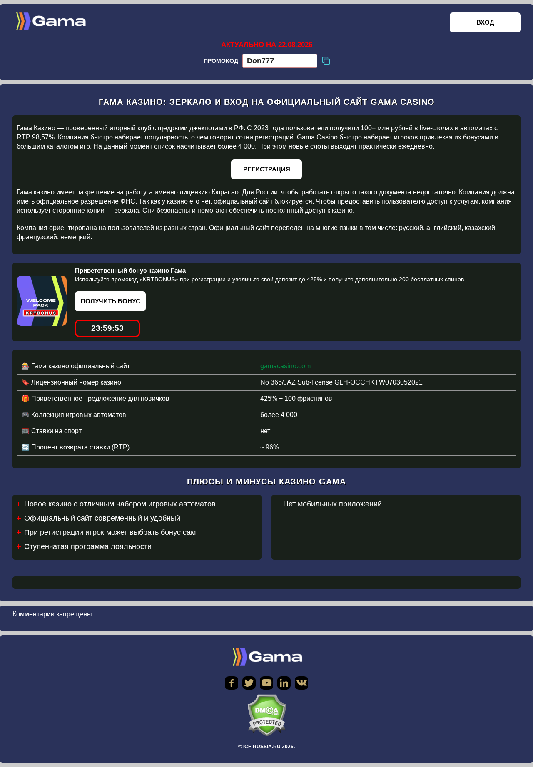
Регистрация (266, 169)
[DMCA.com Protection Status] (266, 715)
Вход (485, 22)
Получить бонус (110, 301)
